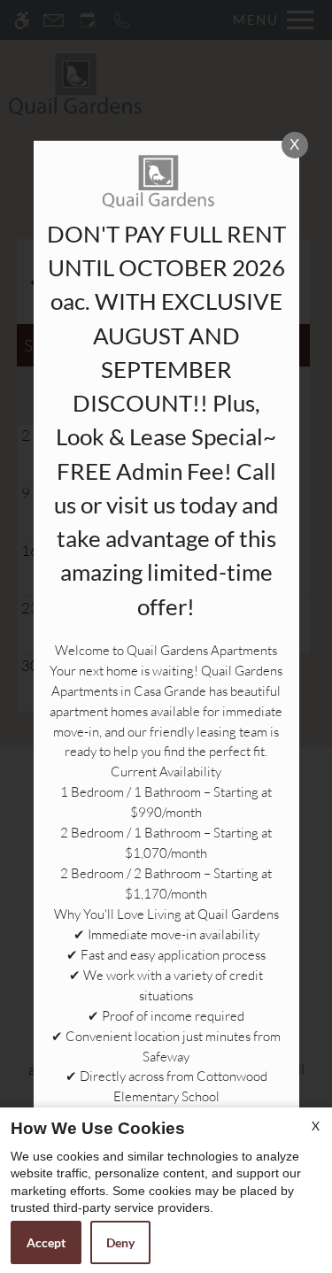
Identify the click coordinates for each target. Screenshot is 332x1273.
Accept (46, 1242)
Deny (120, 1242)
